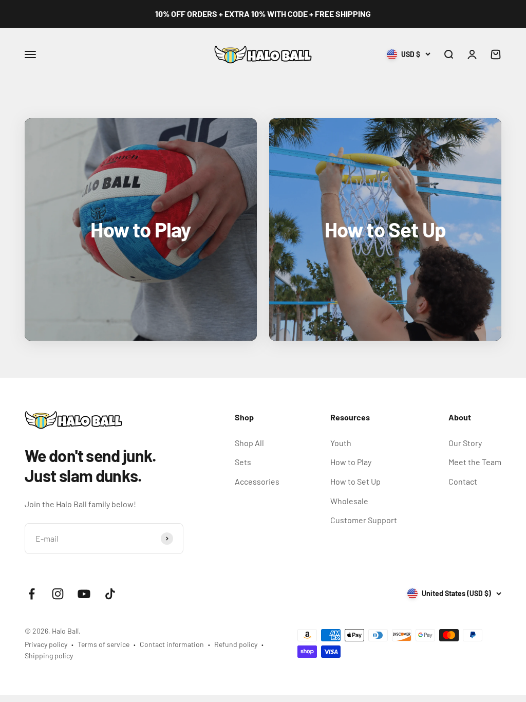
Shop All (249, 443)
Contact (462, 481)
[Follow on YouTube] (84, 594)
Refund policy (235, 644)
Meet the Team (474, 462)
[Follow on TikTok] (110, 594)
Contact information (172, 644)
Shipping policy (49, 655)
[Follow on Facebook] (32, 594)
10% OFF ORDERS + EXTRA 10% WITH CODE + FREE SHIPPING (263, 14)
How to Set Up (355, 481)
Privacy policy (46, 644)
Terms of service (103, 644)
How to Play (350, 462)
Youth (340, 443)
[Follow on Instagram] (58, 594)
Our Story (465, 443)
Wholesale (349, 501)
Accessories (257, 481)
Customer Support (363, 520)
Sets (243, 462)
